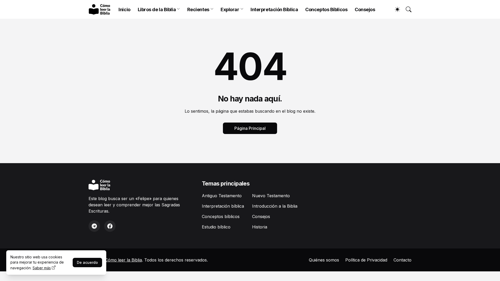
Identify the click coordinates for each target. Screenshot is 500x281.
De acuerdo (87, 262)
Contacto (402, 260)
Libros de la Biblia (157, 9)
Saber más (42, 268)
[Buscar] (406, 9)
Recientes (198, 9)
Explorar (230, 9)
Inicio (124, 9)
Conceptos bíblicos (221, 216)
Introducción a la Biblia (274, 206)
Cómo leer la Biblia (123, 260)
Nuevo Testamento (271, 195)
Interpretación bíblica (223, 206)
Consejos (365, 9)
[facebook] (110, 226)
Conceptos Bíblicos (326, 9)
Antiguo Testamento (222, 195)
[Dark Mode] (395, 9)
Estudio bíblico (216, 226)
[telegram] (94, 226)
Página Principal (250, 128)
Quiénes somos (324, 260)
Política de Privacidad (366, 260)
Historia (259, 226)
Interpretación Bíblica (274, 9)
